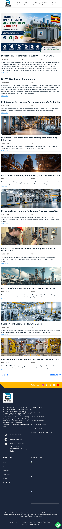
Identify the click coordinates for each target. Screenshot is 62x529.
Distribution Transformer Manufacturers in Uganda (27, 56)
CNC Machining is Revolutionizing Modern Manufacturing (30, 359)
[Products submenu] (39, 3)
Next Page (55, 374)
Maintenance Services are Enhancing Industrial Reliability (30, 102)
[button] (45, 467)
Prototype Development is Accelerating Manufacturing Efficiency (29, 139)
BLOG (42, 59)
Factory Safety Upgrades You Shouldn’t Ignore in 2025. (29, 288)
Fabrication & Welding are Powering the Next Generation (30, 175)
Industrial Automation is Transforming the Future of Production (28, 249)
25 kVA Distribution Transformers (18, 79)
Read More (4, 72)
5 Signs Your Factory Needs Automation (21, 324)
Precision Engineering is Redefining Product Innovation (29, 211)
